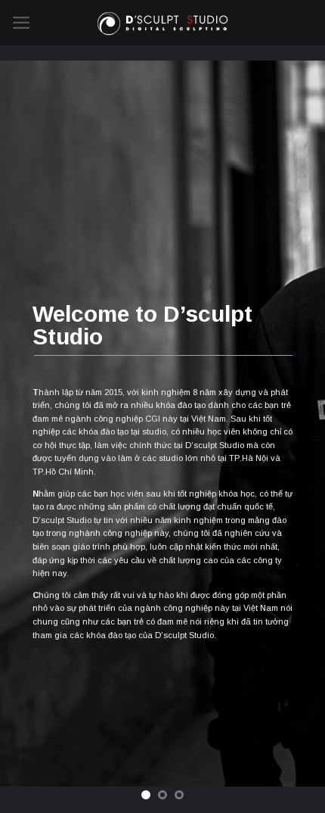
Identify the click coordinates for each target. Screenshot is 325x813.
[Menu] (21, 22)
